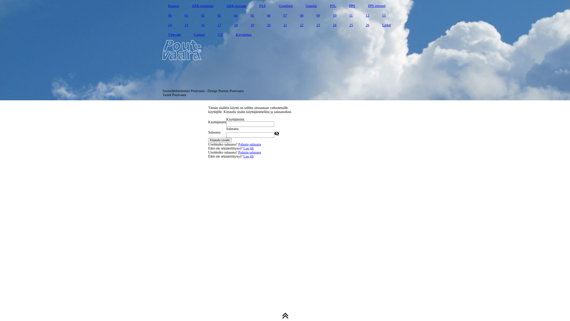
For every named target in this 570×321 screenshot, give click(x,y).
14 (170, 25)
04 (236, 15)
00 (170, 15)
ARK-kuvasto (236, 6)
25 (351, 25)
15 (186, 25)
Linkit (386, 25)
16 (203, 25)
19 (252, 25)
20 (269, 25)
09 (318, 15)
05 (252, 15)
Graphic (311, 6)
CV (220, 35)
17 (219, 25)
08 (301, 15)
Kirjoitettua (244, 35)
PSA (262, 6)
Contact (199, 35)
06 (269, 15)
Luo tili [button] (248, 148)
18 (236, 25)
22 (301, 25)
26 (367, 25)
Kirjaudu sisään (220, 140)
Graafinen (286, 6)
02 (203, 15)
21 (285, 25)
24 (334, 25)
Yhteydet (174, 35)
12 (367, 15)
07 (285, 15)
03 (219, 15)
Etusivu (173, 6)
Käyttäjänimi (217, 122)
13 (384, 15)
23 (318, 25)
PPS (352, 6)
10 (334, 15)
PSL (333, 6)
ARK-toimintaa (203, 6)
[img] (285, 50)
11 (351, 15)
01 (186, 15)
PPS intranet (376, 6)
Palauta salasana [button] (249, 144)
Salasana (214, 132)
